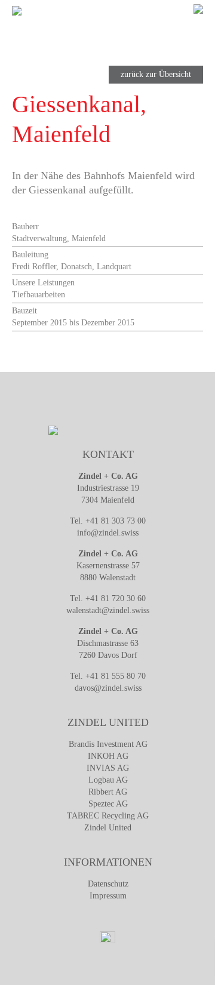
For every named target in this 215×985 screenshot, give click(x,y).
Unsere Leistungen (43, 282)
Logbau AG (108, 779)
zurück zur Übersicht (156, 74)
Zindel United (107, 827)
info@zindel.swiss (108, 532)
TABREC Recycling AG (108, 815)
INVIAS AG (108, 768)
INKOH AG (108, 756)
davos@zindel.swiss (108, 688)
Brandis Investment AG (108, 744)
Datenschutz (108, 883)
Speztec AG (108, 803)
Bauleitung (30, 254)
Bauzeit (24, 310)
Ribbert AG (107, 791)
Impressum (108, 895)
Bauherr (25, 226)
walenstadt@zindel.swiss (107, 610)
